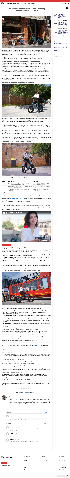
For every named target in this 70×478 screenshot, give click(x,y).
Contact (33, 3)
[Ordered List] (17, 419)
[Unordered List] (18, 419)
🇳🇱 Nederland (50, 475)
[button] (60, 3)
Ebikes (18, 3)
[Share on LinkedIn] (30, 388)
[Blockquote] (20, 419)
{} (24, 419)
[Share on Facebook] (22, 388)
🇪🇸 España (45, 475)
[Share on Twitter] (24, 388)
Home (14, 3)
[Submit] (67, 8)
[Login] (63, 3)
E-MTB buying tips (31, 207)
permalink (34, 392)
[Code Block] (21, 419)
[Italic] (12, 419)
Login (45, 412)
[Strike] (15, 419)
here (37, 345)
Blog (29, 3)
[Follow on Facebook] (13, 466)
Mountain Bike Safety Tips (32, 268)
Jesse (31, 13)
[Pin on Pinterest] (28, 388)
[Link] (23, 419)
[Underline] (14, 419)
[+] (26, 419)
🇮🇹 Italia (55, 475)
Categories (23, 3)
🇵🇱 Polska (40, 475)
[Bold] (11, 419)
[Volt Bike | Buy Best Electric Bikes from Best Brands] (6, 3)
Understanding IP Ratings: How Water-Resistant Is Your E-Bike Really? (61, 43)
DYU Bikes (27, 475)
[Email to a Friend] (26, 388)
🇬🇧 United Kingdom (34, 475)
